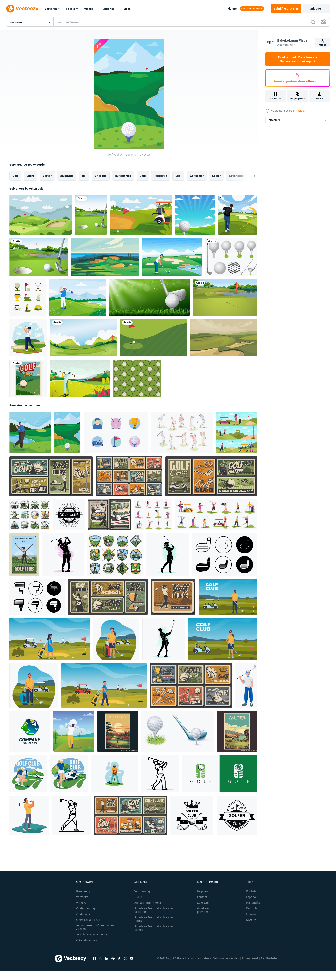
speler (216, 176)
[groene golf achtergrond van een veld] (40, 215)
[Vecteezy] (22, 9)
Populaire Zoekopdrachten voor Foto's (155, 919)
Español (251, 897)
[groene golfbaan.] (105, 257)
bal (84, 176)
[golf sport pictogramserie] (27, 297)
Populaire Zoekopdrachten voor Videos (155, 928)
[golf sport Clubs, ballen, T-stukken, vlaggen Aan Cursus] (130, 815)
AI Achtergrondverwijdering (94, 934)
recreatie (160, 176)
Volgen (322, 44)
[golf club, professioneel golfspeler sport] (51, 476)
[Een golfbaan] (38, 257)
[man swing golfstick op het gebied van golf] (73, 731)
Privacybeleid (250, 958)
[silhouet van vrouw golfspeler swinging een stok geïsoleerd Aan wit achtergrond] (163, 639)
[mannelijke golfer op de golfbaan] (172, 257)
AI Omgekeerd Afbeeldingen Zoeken (95, 927)
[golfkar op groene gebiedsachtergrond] (141, 215)
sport (30, 176)
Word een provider (203, 910)
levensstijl (236, 176)
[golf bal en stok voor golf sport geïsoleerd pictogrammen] (177, 731)
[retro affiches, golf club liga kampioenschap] (191, 685)
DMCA (138, 897)
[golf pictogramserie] (116, 432)
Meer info (274, 120)
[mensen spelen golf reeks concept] (182, 432)
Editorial (108, 9)
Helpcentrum (205, 891)
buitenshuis (123, 176)
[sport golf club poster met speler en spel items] (109, 514)
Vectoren (51, 9)
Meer (126, 9)
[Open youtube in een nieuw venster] (131, 958)
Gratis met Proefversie (298, 59)
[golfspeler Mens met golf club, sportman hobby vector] (246, 685)
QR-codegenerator (88, 940)
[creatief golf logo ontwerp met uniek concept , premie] (219, 773)
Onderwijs (83, 914)
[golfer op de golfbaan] (237, 215)
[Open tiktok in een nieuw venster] (119, 958)
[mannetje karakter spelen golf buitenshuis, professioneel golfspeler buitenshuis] (29, 815)
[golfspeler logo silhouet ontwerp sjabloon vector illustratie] (29, 731)
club (143, 176)
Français (251, 914)
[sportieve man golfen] (30, 432)
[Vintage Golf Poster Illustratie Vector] (28, 378)
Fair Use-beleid (269, 958)
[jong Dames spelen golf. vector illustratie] (167, 554)
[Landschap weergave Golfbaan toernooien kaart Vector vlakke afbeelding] (80, 378)
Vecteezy (82, 897)
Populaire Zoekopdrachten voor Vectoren (155, 910)
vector (47, 176)
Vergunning (142, 891)
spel (178, 176)
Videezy (81, 902)
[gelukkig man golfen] (28, 337)
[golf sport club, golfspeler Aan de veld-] (173, 597)
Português (253, 902)
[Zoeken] (313, 22)
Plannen (232, 8)
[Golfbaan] (225, 297)
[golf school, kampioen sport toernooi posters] (108, 597)
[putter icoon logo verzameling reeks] (224, 554)
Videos (88, 9)
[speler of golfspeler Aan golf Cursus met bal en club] (24, 554)
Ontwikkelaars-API (88, 920)
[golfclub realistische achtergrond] (149, 297)
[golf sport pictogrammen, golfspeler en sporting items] (115, 554)
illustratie (66, 176)
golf (15, 176)
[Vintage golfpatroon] (137, 378)
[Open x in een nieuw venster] (125, 958)
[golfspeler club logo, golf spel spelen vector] (191, 815)
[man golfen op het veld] (77, 297)
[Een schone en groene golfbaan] (91, 215)
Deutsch (251, 908)
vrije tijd (101, 176)
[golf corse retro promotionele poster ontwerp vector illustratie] (117, 731)
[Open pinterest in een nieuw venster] (113, 958)
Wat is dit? (300, 110)
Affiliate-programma (147, 902)
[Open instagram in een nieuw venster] (100, 958)
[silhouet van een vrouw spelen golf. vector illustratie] (63, 554)
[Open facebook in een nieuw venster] (94, 958)
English (251, 891)
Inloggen (316, 8)
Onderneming (85, 908)
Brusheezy (83, 891)
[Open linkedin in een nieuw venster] (106, 958)
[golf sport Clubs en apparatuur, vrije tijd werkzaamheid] (211, 476)
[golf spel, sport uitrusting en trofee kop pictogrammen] (29, 514)
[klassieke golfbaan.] (223, 337)
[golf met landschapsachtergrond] (195, 215)
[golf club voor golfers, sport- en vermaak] (69, 514)
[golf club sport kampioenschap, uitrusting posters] (129, 476)
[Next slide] (251, 176)
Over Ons (203, 902)
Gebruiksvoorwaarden (226, 958)
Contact (202, 897)
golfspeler (197, 176)
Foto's (70, 9)
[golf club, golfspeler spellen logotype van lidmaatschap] (237, 815)
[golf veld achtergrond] (67, 432)
